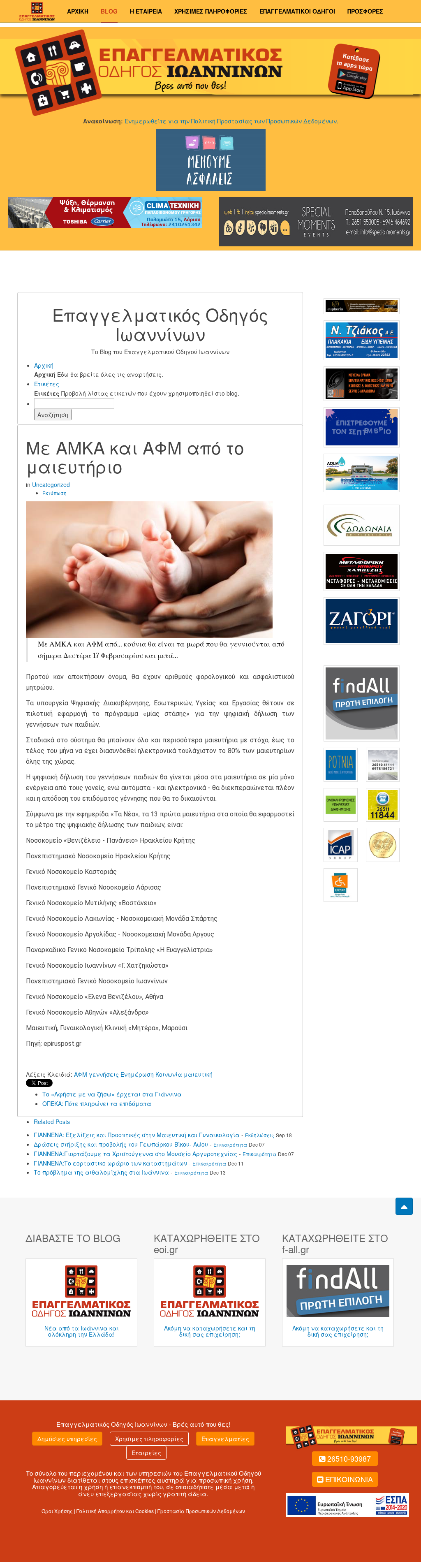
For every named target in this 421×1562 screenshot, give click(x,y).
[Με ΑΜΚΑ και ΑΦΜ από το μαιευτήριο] (149, 569)
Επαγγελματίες (225, 1439)
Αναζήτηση (52, 414)
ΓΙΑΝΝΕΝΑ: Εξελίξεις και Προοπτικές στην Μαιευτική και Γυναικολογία (137, 1135)
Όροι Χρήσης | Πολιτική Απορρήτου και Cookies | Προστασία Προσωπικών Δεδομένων (143, 1510)
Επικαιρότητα (230, 1144)
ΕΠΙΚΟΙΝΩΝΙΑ (349, 1479)
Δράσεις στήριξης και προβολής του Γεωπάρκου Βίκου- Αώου (121, 1144)
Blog (109, 11)
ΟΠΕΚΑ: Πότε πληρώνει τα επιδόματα (96, 1103)
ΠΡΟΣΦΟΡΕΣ (365, 11)
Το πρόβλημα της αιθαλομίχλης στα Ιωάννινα (101, 1172)
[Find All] (362, 702)
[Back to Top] (404, 1206)
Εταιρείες (146, 1452)
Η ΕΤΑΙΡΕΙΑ (146, 11)
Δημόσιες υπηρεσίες (67, 1439)
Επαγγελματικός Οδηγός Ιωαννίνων (111, 1424)
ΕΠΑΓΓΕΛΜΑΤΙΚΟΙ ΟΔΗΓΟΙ (297, 11)
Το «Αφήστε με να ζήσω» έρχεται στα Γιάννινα (112, 1094)
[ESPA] (347, 1503)
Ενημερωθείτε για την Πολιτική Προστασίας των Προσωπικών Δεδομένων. (231, 121)
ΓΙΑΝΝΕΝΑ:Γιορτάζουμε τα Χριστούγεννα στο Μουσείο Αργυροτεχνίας (135, 1153)
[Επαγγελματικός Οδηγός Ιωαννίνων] (36, 10)
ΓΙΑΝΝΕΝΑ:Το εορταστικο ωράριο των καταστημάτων (110, 1163)
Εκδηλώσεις (259, 1134)
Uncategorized (51, 484)
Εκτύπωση (54, 492)
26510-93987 (349, 1458)
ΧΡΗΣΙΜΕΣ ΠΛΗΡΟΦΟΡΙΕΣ (210, 11)
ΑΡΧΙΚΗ (77, 11)
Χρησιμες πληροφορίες (149, 1439)
